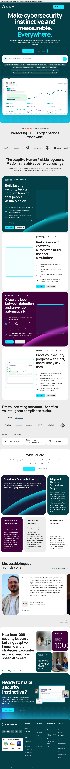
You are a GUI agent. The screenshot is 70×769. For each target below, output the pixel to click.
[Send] (64, 59)
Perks (59, 757)
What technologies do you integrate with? (46, 67)
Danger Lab (38, 738)
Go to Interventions (11, 99)
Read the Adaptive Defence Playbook (13, 671)
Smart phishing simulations (28, 732)
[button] (61, 620)
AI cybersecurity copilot (28, 736)
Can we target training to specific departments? (24, 70)
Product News (39, 735)
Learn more (19, 227)
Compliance (17, 434)
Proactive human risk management (29, 740)
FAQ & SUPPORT (51, 723)
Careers (60, 729)
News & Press (61, 735)
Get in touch (41, 51)
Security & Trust (50, 738)
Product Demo (39, 746)
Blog (37, 729)
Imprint (21, 767)
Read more (25, 610)
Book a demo (58, 7)
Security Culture (28, 752)
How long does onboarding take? (57, 64)
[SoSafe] (8, 6)
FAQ (48, 727)
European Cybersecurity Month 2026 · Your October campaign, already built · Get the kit (22, 1)
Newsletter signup (62, 743)
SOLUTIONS (27, 746)
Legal (48, 746)
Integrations (19, 418)
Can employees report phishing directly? (48, 70)
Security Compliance (29, 749)
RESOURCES (39, 723)
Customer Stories (62, 754)
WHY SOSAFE (61, 748)
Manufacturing (28, 755)
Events (59, 738)
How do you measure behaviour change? (23, 67)
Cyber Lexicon (39, 732)
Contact (60, 740)
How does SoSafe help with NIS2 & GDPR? (15, 64)
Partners (60, 732)
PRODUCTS (27, 723)
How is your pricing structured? (21, 73)
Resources (38, 727)
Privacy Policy (27, 767)
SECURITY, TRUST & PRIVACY (51, 735)
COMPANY (60, 723)
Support (49, 729)
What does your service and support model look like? (44, 73)
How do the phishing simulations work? (36, 64)
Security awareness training (29, 727)
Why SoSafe (61, 751)
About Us (60, 727)
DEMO (37, 743)
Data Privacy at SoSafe (50, 742)
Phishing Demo (39, 749)
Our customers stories (59, 568)
